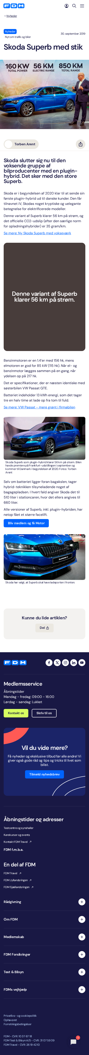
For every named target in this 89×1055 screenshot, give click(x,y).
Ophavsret (10, 1020)
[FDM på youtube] (81, 662)
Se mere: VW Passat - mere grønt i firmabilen (39, 407)
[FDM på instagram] (65, 662)
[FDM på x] (57, 662)
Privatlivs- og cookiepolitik (20, 1016)
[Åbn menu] (82, 5)
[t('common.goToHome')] (15, 662)
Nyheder (11, 16)
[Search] (74, 5)
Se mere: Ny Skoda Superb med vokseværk (37, 233)
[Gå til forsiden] (13, 5)
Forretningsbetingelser (17, 1024)
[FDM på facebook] (49, 662)
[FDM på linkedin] (73, 662)
